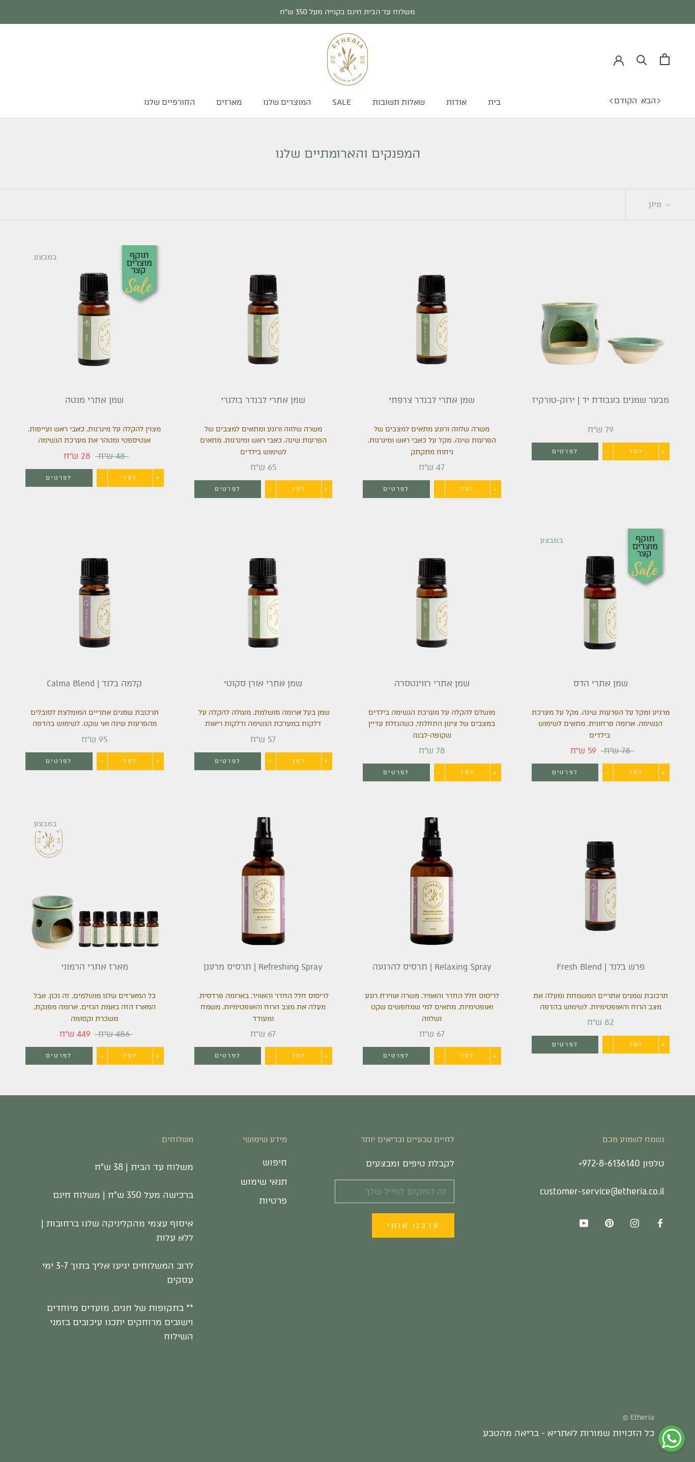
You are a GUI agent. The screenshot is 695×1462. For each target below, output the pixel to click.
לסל (636, 451)
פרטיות (273, 1200)
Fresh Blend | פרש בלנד (601, 967)
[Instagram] (634, 1223)
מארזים (229, 102)
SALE (341, 102)
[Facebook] (660, 1223)
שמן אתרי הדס (600, 683)
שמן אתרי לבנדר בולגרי (263, 400)
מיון (656, 204)
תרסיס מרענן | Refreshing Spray (263, 967)
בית (494, 102)
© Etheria (638, 1417)
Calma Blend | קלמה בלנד (94, 683)
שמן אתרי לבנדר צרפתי (432, 400)
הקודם (625, 100)
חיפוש (275, 1162)
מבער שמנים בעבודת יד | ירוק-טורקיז (600, 400)
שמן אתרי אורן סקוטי (263, 683)
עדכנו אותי (413, 1225)
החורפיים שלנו (169, 102)
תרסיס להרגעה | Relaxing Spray (431, 967)
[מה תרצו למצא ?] (641, 59)
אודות (456, 102)
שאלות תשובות (398, 102)
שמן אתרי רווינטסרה (432, 683)
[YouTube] (584, 1223)
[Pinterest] (609, 1223)
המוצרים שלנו (287, 102)
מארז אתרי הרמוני (94, 967)
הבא (648, 100)
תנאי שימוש (264, 1182)
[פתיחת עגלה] (665, 59)
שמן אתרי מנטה (94, 400)
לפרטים (565, 451)
